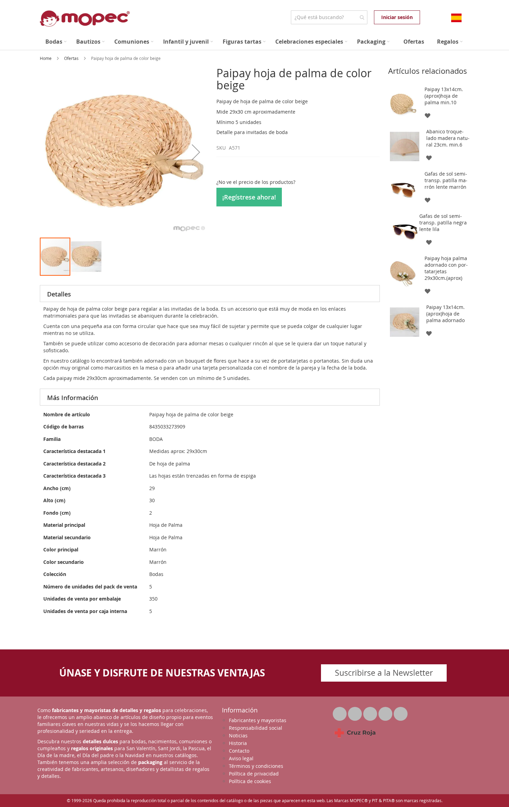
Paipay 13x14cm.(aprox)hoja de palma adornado (445, 313)
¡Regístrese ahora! (249, 197)
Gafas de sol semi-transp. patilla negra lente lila (443, 222)
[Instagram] (401, 712)
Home (46, 58)
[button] (196, 152)
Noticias (238, 735)
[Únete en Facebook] (355, 712)
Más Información (72, 397)
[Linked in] (370, 712)
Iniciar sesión (397, 17)
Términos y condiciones (256, 766)
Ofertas (72, 58)
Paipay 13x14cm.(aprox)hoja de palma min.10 (444, 96)
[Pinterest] (386, 712)
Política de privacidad (254, 773)
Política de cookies (250, 781)
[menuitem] (55, 42)
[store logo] (85, 18)
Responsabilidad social (255, 728)
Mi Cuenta (426, 17)
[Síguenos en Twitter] (340, 712)
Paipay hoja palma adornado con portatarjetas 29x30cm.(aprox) (446, 268)
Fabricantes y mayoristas (257, 720)
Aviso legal (241, 758)
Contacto (239, 750)
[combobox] (329, 17)
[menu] (254, 42)
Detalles (59, 294)
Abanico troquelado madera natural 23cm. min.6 (448, 138)
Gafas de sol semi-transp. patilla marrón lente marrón (446, 180)
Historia (238, 743)
